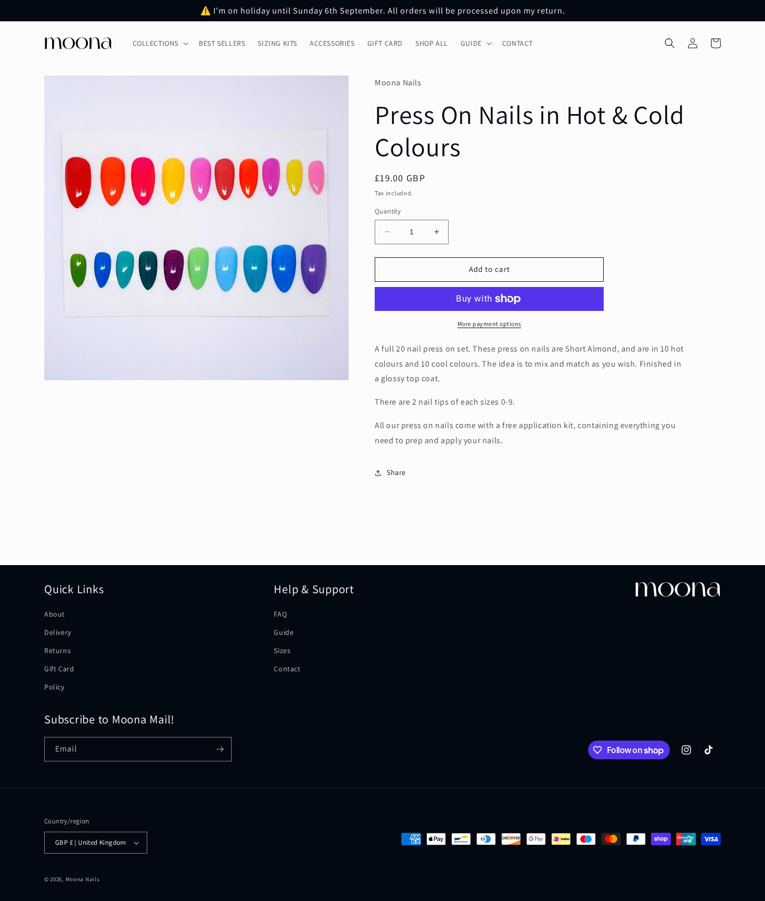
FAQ (280, 614)
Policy (54, 687)
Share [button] (396, 472)
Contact (287, 668)
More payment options (489, 324)
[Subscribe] (219, 749)
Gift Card (59, 668)
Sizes (282, 650)
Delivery (57, 632)
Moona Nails (83, 879)
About (54, 614)
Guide (284, 632)
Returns (57, 650)
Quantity (388, 211)
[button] (159, 43)
